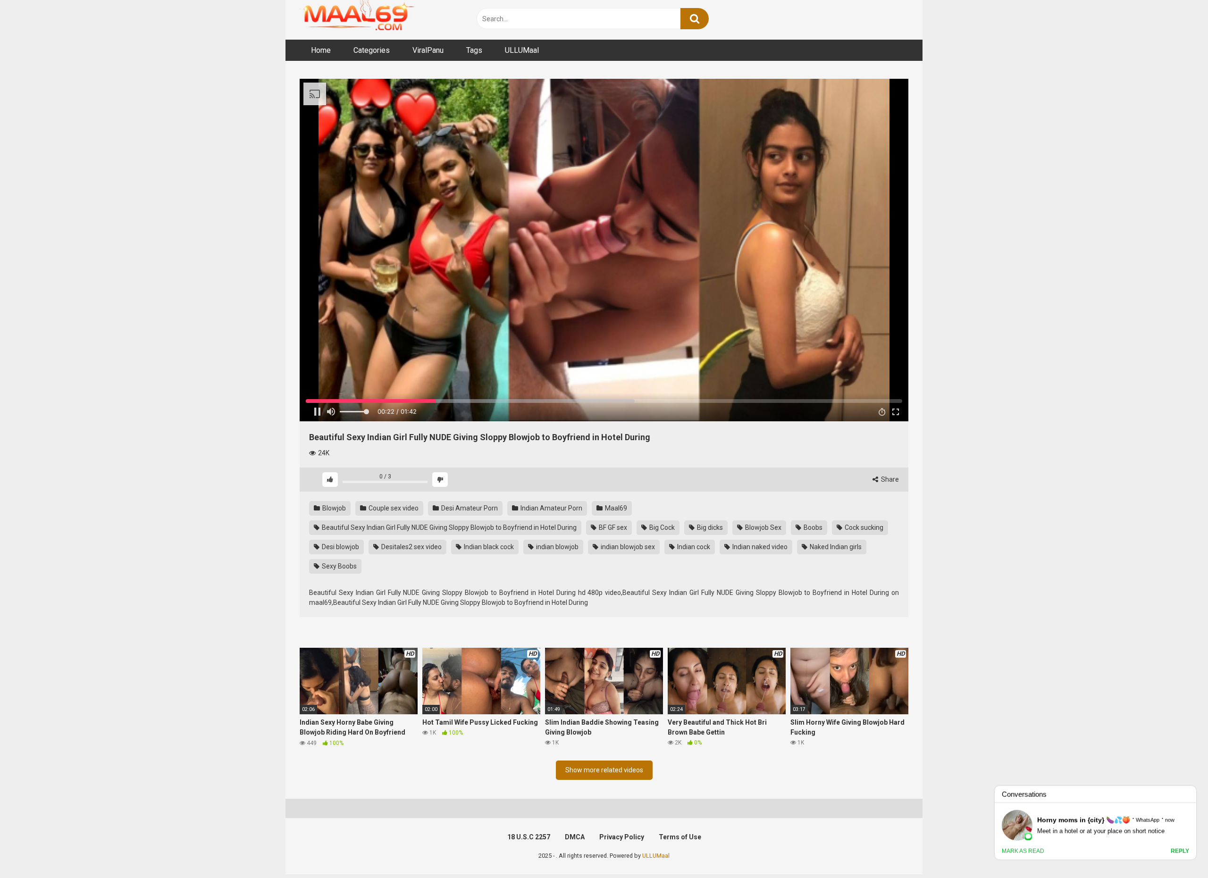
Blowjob (333, 508)
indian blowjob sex (627, 547)
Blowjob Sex (762, 527)
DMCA (575, 837)
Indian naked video (759, 547)
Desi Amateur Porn (469, 508)
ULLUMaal (522, 50)
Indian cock (693, 547)
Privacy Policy (621, 837)
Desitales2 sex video (411, 547)
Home (321, 50)
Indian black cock (488, 547)
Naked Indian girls (835, 547)
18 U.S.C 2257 (528, 837)
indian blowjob (557, 547)
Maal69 (615, 508)
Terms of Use (680, 837)
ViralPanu (428, 50)
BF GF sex (612, 527)
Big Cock (661, 527)
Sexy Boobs (338, 566)
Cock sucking (863, 527)
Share (889, 479)
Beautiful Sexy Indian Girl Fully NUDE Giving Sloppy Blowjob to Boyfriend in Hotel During (448, 527)
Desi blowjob (339, 547)
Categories (371, 50)
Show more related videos (604, 770)
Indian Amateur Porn (550, 508)
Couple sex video (393, 508)
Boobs (812, 527)
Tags (474, 50)
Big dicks (709, 527)
